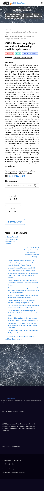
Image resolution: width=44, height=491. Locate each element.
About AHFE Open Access (11, 446)
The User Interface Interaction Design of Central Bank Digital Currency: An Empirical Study (22, 313)
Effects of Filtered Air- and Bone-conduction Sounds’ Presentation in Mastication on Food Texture (23, 283)
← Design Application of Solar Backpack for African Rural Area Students (13, 240)
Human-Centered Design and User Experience (21, 32)
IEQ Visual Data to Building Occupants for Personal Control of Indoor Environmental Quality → (31, 252)
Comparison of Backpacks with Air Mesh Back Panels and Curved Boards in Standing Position (23, 275)
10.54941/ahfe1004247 (16, 176)
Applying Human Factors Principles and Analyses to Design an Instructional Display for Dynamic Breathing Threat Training (23, 263)
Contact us (5, 469)
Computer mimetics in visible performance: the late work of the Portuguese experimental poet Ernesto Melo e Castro (23, 290)
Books (7, 30)
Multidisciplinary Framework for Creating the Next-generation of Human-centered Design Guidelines (22, 325)
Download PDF (16, 222)
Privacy (12, 469)
